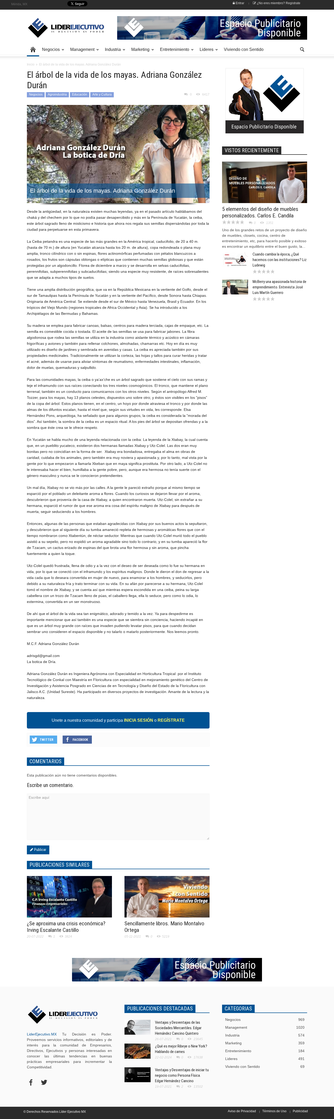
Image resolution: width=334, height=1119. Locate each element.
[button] (302, 49)
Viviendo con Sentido (244, 49)
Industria (111, 51)
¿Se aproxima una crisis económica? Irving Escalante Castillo (66, 926)
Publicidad (300, 1111)
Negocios (49, 51)
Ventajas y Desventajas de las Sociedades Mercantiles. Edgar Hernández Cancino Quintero (178, 1028)
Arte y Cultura (102, 94)
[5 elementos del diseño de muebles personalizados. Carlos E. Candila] (264, 185)
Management (80, 51)
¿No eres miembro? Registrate (278, 3)
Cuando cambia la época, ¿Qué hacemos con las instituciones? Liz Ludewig (280, 260)
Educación (79, 94)
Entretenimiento (173, 51)
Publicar (39, 849)
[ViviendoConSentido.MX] (62, 28)
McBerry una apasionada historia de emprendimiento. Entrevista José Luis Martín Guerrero (279, 287)
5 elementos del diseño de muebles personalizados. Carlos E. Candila (260, 212)
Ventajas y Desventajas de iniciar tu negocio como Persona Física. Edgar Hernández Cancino (182, 1075)
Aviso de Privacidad (242, 1111)
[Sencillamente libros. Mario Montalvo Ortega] (167, 900)
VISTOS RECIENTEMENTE (252, 150)
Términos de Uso (274, 1111)
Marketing (139, 51)
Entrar (239, 3)
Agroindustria (57, 94)
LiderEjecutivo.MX (42, 1034)
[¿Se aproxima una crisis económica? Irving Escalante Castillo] (69, 900)
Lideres (205, 51)
